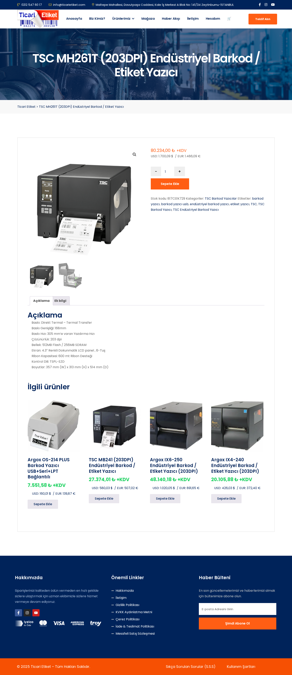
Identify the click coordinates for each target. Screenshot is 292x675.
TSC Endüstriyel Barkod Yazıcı (196, 209)
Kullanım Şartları (241, 666)
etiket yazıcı (239, 204)
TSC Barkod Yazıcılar (221, 198)
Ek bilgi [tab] (60, 300)
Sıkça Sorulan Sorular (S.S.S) (191, 666)
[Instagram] (27, 612)
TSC (254, 204)
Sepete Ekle (170, 184)
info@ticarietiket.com (69, 5)
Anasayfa (74, 18)
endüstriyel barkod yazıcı (209, 204)
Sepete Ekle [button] (43, 504)
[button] (134, 154)
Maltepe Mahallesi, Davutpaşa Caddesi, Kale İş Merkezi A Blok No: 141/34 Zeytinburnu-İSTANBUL (165, 5)
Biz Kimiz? (97, 18)
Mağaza (148, 18)
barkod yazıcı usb (175, 204)
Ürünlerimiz (121, 18)
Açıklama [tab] (41, 300)
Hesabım (213, 18)
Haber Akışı (171, 18)
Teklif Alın (262, 19)
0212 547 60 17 (31, 5)
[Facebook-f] (18, 612)
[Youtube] (36, 612)
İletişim (193, 18)
